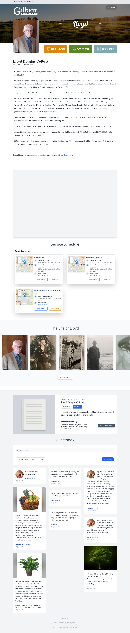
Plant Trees (55, 279)
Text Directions (41, 279)
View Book (66, 406)
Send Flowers (55, 309)
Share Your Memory (106, 425)
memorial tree (37, 155)
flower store (68, 155)
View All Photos (65, 377)
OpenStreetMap (67, 627)
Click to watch (43, 275)
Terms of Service (70, 624)
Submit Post (108, 459)
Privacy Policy (59, 624)
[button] (24, 262)
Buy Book (77, 406)
